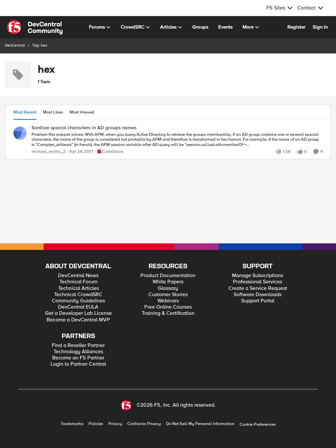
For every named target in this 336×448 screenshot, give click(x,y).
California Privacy (144, 423)
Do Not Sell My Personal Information (200, 423)
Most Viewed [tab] (82, 112)
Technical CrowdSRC (78, 295)
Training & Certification (168, 313)
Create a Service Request (257, 288)
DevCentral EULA (78, 307)
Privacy (115, 423)
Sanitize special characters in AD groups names (84, 128)
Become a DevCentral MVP (78, 320)
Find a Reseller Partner (78, 345)
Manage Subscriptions (257, 276)
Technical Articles (78, 288)
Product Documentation (168, 276)
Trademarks (72, 423)
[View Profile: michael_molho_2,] (20, 133)
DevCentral (15, 45)
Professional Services (257, 282)
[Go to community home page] (35, 27)
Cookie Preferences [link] (258, 424)
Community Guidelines (78, 301)
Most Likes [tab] (53, 112)
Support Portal (257, 301)
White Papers (168, 282)
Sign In (320, 27)
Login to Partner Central (78, 364)
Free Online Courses (168, 307)
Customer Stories (168, 295)
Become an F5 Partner (78, 358)
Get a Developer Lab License (78, 313)
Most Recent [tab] (24, 112)
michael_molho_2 (49, 151)
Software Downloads (258, 295)
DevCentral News (78, 276)
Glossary (168, 288)
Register (296, 27)
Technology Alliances (78, 352)
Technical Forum (78, 282)
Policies (96, 423)
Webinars (168, 301)
